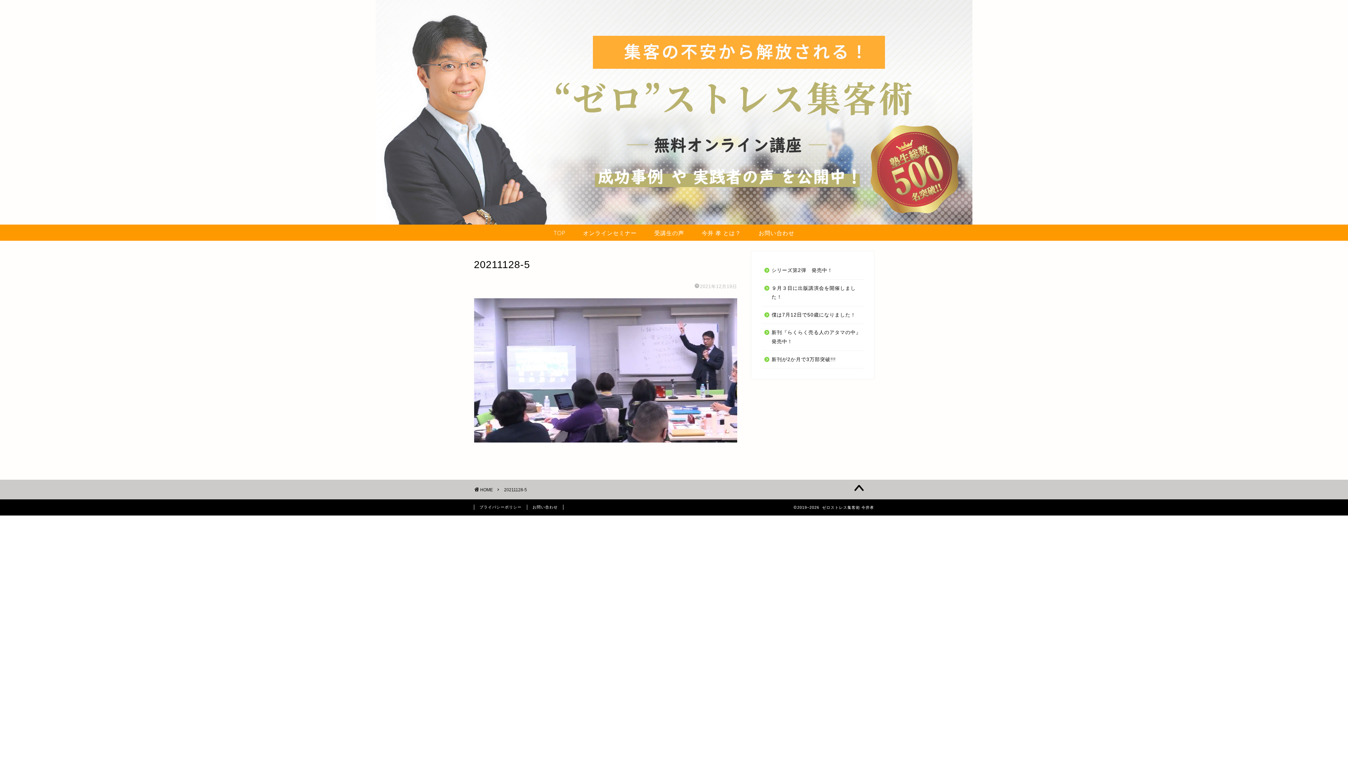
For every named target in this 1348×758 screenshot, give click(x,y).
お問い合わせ (776, 233)
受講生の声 (669, 233)
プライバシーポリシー (501, 507)
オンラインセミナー (610, 233)
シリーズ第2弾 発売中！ (802, 270)
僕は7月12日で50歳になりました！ (814, 315)
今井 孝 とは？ (721, 233)
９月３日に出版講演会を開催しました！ (814, 293)
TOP (560, 233)
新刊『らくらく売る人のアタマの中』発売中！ (816, 337)
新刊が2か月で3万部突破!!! (804, 359)
